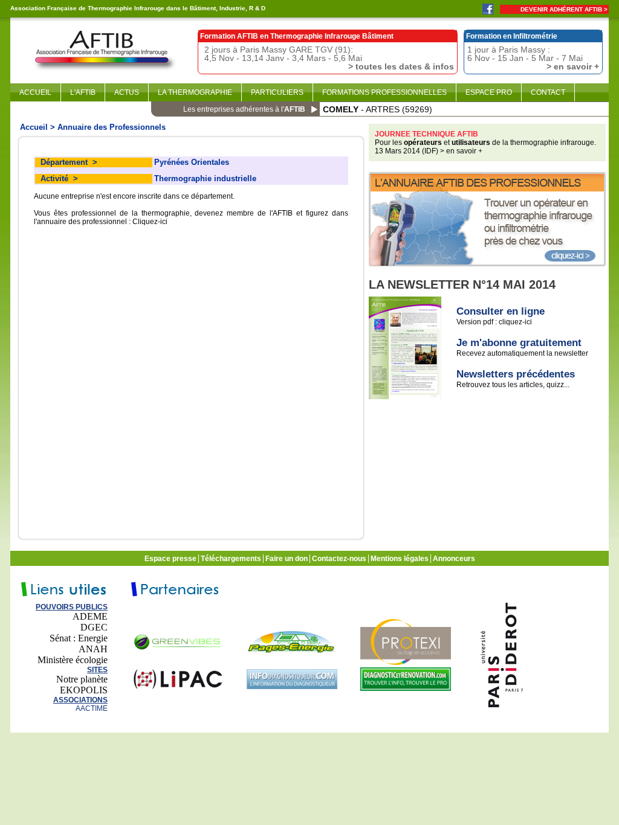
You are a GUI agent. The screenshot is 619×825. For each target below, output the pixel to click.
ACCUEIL (35, 92)
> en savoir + (461, 151)
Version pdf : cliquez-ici (494, 322)
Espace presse (171, 558)
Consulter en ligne (500, 311)
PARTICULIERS (277, 92)
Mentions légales (400, 558)
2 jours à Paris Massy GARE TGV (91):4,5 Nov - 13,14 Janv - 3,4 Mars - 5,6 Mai (329, 58)
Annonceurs (455, 558)
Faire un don (287, 558)
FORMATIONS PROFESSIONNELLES (384, 92)
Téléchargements (232, 558)
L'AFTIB (83, 92)
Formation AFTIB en (297, 36)
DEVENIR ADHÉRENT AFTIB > (564, 9)
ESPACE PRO (488, 92)
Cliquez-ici (149, 221)
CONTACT (548, 92)
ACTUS (126, 92)
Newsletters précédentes (515, 374)
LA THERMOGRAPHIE (195, 92)
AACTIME (92, 708)
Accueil (34, 127)
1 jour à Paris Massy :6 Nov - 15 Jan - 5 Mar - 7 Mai (533, 58)
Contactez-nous (340, 558)
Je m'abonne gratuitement (519, 342)
